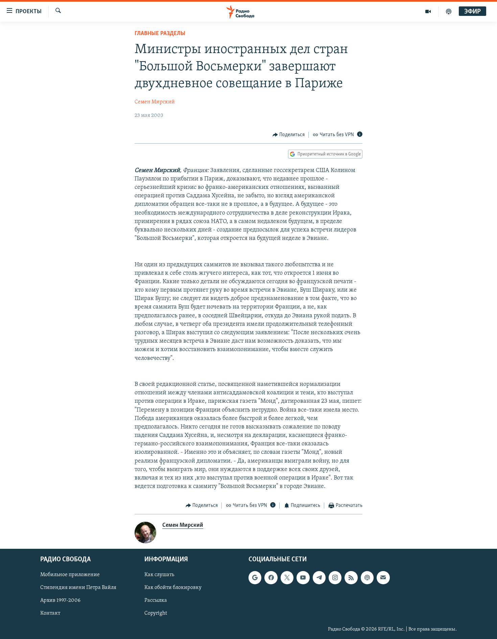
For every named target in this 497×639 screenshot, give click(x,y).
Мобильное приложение (70, 574)
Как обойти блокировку (173, 587)
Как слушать (159, 574)
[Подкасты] (367, 577)
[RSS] (351, 577)
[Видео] (428, 11)
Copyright (155, 613)
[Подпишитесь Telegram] (319, 577)
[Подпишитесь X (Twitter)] (287, 577)
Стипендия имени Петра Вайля (78, 587)
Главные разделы (160, 34)
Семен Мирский (155, 102)
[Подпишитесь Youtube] (303, 577)
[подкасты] (449, 11)
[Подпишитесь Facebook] (270, 577)
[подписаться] (383, 577)
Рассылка (155, 600)
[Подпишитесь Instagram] (335, 577)
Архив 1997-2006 (60, 600)
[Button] (289, 134)
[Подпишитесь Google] (255, 577)
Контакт (50, 613)
